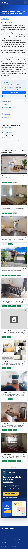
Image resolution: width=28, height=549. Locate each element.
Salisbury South (7, 104)
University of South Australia (10, 136)
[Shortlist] (25, 156)
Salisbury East (7, 111)
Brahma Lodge (7, 114)
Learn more (14, 96)
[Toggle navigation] (25, 2)
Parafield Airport (8, 132)
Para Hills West (7, 107)
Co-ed (5, 143)
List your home (14, 92)
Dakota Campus (8, 127)
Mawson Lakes (7, 138)
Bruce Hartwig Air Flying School (11, 125)
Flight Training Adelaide (9, 130)
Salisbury (6, 117)
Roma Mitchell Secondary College (11, 141)
